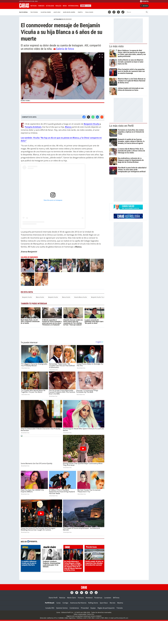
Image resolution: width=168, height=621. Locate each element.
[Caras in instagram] (109, 12)
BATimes (116, 598)
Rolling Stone (93, 603)
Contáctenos (74, 608)
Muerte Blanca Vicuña (80, 297)
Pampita (80, 12)
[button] (62, 77)
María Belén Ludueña (69, 12)
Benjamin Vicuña (27, 297)
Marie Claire (71, 598)
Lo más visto (116, 46)
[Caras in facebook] (113, 12)
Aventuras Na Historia (78, 603)
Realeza (58, 6)
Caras (58, 603)
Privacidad (85, 608)
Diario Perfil (53, 598)
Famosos (41, 6)
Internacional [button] (73, 6)
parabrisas (94, 547)
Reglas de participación (106, 608)
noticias (31, 547)
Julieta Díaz (56, 12)
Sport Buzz (104, 603)
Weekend (89, 598)
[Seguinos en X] (118, 12)
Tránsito (120, 608)
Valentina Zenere (46, 12)
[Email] (101, 117)
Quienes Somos (62, 608)
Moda (65, 6)
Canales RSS (49, 608)
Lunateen (107, 598)
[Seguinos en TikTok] (122, 12)
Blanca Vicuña (40, 297)
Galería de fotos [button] (65, 48)
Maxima (120, 603)
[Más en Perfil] (32, 541)
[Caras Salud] (128, 209)
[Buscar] (147, 12)
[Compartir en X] (88, 117)
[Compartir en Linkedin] (97, 117)
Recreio (112, 603)
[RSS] (91, 592)
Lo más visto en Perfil (121, 125)
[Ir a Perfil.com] (144, 2)
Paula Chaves (89, 12)
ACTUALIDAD (58, 19)
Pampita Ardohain (33, 127)
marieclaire (52, 547)
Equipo (93, 608)
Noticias (34, 6)
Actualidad (50, 6)
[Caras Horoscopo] (128, 218)
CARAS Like (85, 5)
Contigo (65, 603)
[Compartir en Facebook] (84, 117)
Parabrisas (98, 598)
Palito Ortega (23, 12)
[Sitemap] (96, 592)
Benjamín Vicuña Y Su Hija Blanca (100, 297)
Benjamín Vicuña (91, 124)
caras (73, 547)
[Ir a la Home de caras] (24, 7)
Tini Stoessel (34, 12)
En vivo (145, 6)
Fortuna (81, 598)
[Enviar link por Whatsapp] (92, 117)
